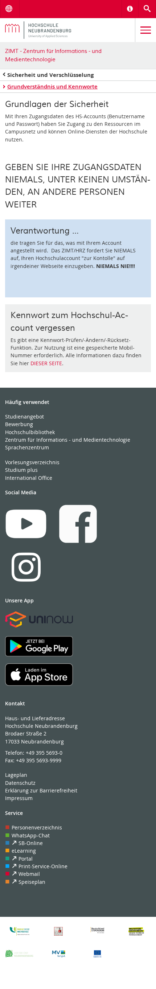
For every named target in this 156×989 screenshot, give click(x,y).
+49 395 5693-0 (44, 752)
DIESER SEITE (46, 363)
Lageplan (16, 774)
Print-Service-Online (43, 866)
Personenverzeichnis (37, 827)
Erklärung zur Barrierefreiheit (41, 790)
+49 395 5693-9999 (38, 760)
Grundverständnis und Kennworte (52, 86)
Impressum (19, 798)
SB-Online (31, 843)
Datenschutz (20, 782)
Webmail (29, 873)
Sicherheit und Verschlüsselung (50, 75)
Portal (26, 858)
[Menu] (145, 30)
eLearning (24, 850)
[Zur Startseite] (67, 30)
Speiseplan (32, 881)
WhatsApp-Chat (31, 835)
